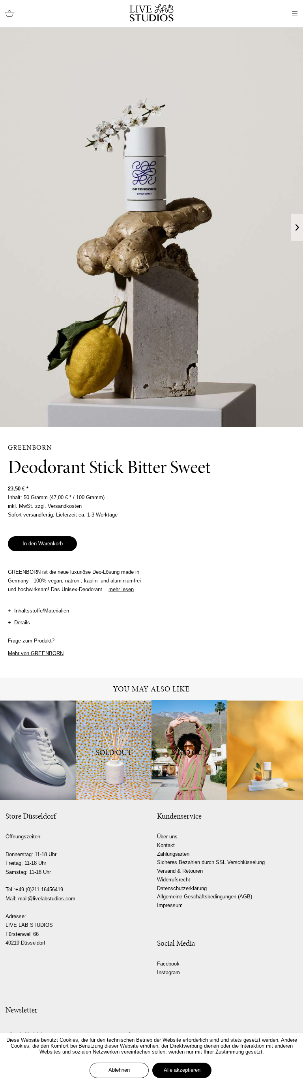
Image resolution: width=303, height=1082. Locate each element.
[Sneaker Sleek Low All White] (38, 750)
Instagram (168, 972)
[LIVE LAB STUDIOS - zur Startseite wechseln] (151, 13)
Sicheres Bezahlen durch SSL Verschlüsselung (211, 862)
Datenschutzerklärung (182, 888)
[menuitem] (9, 14)
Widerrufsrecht (173, 880)
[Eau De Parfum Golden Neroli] (265, 750)
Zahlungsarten (173, 854)
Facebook (168, 964)
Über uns (167, 837)
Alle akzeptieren (182, 1070)
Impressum (170, 905)
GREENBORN (30, 447)
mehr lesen (121, 589)
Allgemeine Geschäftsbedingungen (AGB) (204, 897)
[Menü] (295, 14)
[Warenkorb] (9, 14)
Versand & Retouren (180, 871)
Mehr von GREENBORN (36, 653)
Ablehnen (119, 1070)
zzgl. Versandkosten (58, 506)
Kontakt (166, 845)
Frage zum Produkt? (31, 641)
